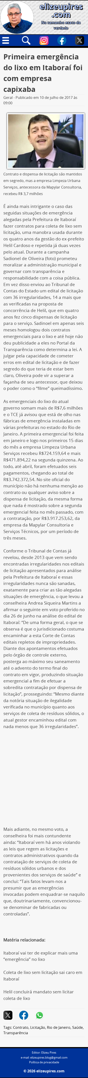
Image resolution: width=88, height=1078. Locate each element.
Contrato (20, 1027)
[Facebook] (61, 40)
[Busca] (26, 40)
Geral (8, 97)
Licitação (37, 1027)
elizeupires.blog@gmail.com (48, 1057)
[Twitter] (79, 40)
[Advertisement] (44, 780)
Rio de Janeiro (58, 1027)
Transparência (15, 1032)
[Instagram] (44, 40)
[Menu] (8, 40)
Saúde (77, 1027)
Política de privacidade (44, 1062)
